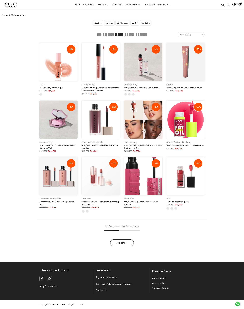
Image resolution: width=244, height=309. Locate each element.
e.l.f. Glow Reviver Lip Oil (177, 201)
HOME (77, 5)
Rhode (169, 84)
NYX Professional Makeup (178, 142)
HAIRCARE (116, 5)
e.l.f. (168, 198)
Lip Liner (109, 23)
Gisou (42, 84)
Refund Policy (159, 278)
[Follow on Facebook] (41, 278)
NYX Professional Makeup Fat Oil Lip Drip (185, 145)
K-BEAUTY (150, 5)
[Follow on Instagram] (49, 278)
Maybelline (129, 198)
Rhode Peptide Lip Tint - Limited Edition (184, 87)
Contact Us (101, 290)
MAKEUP (102, 5)
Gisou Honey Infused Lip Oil (52, 87)
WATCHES (163, 5)
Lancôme (86, 198)
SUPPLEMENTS (133, 5)
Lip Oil (135, 23)
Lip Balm (146, 23)
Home (5, 15)
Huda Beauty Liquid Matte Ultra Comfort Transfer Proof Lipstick (101, 89)
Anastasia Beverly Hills (92, 142)
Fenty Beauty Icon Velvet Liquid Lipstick (142, 87)
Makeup (15, 15)
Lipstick (97, 23)
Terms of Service (160, 288)
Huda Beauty (88, 84)
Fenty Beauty (130, 84)
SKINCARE (88, 5)
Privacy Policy (159, 283)
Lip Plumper (122, 23)
